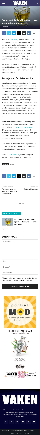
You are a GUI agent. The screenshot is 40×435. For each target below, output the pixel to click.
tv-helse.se (15, 155)
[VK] (29, 33)
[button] (3, 3)
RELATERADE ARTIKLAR (11, 214)
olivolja (12, 164)
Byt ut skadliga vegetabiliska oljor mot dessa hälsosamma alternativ (25, 221)
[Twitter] (9, 33)
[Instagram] (11, 422)
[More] (34, 33)
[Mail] (17, 422)
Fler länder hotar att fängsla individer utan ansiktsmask (9, 191)
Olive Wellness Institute (24, 127)
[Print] (24, 33)
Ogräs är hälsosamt (31, 189)
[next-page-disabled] (7, 229)
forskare (14, 40)
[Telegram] (14, 33)
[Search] (37, 3)
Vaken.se (20, 203)
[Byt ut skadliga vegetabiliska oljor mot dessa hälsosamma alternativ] (7, 222)
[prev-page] (3, 229)
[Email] (19, 33)
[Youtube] (34, 422)
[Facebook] (4, 33)
